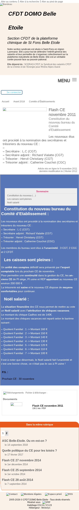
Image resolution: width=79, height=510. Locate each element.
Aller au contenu (9, 1)
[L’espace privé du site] (54, 494)
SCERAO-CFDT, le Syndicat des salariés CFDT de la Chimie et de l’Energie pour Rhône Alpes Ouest (39, 65)
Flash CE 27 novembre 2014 (21, 460)
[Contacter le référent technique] (12, 494)
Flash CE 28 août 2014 (17, 479)
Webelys (45, 507)
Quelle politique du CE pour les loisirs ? (29, 450)
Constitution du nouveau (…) (21, 195)
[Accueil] (6, 4)
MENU (64, 80)
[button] (74, 79)
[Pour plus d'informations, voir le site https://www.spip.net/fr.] (46, 502)
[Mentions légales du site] (31, 494)
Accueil (5, 101)
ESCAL (41, 505)
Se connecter (14, 92)
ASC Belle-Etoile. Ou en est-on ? (24, 440)
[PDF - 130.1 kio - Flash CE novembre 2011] (16, 405)
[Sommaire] (2, 209)
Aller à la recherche (29, 1)
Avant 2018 (19, 101)
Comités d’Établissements (42, 101)
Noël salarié (13, 202)
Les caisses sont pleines (19, 199)
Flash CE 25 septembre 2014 (22, 470)
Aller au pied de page (52, 1)
